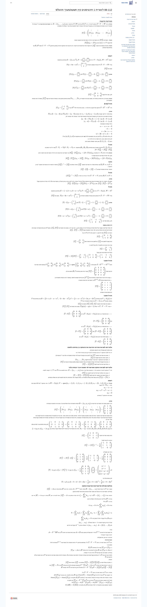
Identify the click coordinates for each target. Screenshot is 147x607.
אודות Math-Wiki (125, 597)
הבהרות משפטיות (117, 597)
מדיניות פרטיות (133, 597)
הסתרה (127, 14)
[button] (136, 3)
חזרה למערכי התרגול (107, 17)
